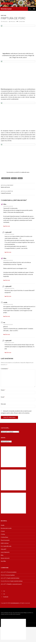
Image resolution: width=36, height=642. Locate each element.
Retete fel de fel (5, 558)
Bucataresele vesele (6, 528)
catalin (5, 302)
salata (20, 178)
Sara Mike (3, 561)
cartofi (14, 178)
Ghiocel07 (3, 549)
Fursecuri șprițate (11, 572)
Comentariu (4, 368)
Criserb (3, 531)
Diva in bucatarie (5, 540)
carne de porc (6, 178)
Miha (2, 555)
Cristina (3, 534)
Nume (3, 390)
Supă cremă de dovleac (13, 578)
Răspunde (7, 226)
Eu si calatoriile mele (6, 546)
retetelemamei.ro (15, 603)
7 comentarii (21, 21)
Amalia (2, 525)
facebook (5, 596)
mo (4, 322)
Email (3, 397)
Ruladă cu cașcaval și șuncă (14, 584)
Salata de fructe (7, 186)
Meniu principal (34, 9)
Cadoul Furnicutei (7, 192)
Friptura (3, 15)
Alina (4, 204)
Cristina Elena (4, 537)
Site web (3, 404)
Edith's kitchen (5, 543)
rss (4, 591)
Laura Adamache (5, 552)
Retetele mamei (6, 9)
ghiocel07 (12, 21)
